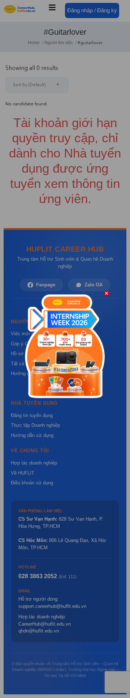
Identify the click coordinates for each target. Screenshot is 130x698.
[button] (106, 293)
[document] (65, 349)
